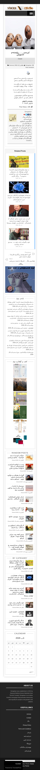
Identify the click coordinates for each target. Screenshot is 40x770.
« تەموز (31, 672)
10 (31, 655)
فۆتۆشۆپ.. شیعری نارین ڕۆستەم (24, 328)
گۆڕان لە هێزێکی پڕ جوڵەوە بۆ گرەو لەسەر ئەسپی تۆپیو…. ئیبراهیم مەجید (16, 477)
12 (23, 655)
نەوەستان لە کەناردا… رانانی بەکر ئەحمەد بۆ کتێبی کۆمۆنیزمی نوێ (16, 488)
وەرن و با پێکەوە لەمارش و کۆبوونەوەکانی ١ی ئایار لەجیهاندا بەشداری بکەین (16, 466)
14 (16, 655)
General (11, 65)
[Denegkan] (20, 9)
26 (23, 662)
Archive (29, 714)
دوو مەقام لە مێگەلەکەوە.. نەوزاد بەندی (23, 352)
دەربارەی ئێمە (27, 736)
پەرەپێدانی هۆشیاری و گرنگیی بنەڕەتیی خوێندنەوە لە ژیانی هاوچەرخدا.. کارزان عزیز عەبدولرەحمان (19, 197)
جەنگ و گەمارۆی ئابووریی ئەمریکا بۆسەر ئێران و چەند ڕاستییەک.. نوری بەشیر (16, 622)
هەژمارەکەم (28, 751)
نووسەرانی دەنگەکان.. (25, 747)
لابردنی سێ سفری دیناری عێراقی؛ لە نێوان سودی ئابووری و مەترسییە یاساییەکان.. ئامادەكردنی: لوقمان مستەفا (19, 221)
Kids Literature (30, 67)
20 (20, 659)
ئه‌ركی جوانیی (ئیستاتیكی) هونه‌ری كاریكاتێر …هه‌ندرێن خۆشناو (16, 498)
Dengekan (28, 65)
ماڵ (28, 721)
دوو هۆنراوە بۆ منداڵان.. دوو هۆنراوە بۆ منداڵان (21, 335)
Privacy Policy (27, 725)
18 (27, 659)
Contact (29, 718)
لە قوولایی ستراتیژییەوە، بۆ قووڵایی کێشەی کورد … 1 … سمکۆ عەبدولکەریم (16, 547)
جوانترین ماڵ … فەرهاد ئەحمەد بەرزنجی (22, 261)
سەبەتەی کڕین (27, 740)
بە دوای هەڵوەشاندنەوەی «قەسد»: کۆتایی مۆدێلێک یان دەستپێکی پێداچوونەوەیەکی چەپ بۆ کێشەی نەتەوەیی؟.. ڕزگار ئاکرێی (20, 304)
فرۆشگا (29, 743)
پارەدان (29, 732)
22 (12, 659)
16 (8, 655)
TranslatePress (17, 768)
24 (31, 662)
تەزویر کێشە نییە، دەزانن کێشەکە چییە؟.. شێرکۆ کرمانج (16, 536)
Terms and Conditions (24, 729)
